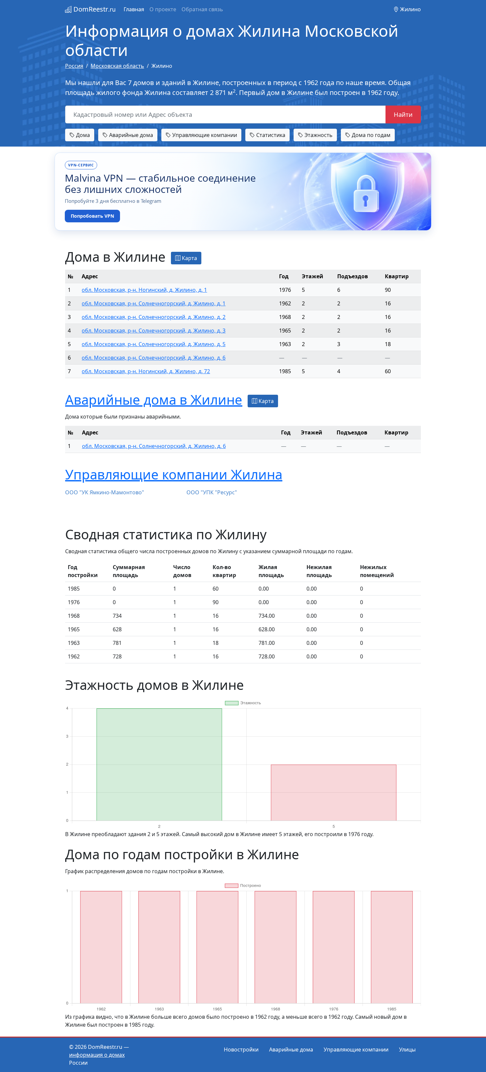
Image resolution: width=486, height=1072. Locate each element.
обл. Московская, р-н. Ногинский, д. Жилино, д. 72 (146, 371)
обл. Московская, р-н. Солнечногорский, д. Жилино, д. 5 (153, 344)
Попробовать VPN (92, 216)
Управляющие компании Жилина (173, 474)
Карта (189, 258)
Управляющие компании (204, 135)
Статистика (270, 135)
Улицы (407, 1049)
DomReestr (94, 9)
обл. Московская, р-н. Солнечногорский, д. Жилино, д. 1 (153, 303)
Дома (82, 135)
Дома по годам (370, 135)
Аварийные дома (130, 135)
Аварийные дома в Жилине (153, 399)
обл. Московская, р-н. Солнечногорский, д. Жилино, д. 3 (153, 330)
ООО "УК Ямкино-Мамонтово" (104, 492)
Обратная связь (202, 9)
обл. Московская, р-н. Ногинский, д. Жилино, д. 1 (144, 289)
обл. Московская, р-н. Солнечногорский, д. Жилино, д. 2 (153, 317)
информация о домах (97, 1054)
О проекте (162, 9)
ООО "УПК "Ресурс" (211, 492)
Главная (134, 9)
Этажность (318, 135)
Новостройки (241, 1049)
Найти (403, 114)
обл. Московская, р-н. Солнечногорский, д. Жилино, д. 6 (153, 357)
